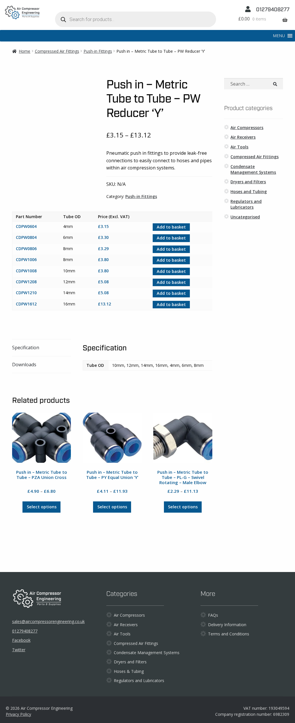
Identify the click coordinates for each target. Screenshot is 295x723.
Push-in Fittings (98, 51)
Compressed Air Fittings (57, 51)
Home (24, 51)
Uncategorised (245, 217)
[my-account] (248, 8)
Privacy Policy (18, 714)
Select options (41, 506)
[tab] (41, 347)
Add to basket (171, 227)
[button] (279, 35)
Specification (25, 347)
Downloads (24, 364)
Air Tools (239, 147)
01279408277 (24, 631)
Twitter (18, 649)
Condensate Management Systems (253, 169)
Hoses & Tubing (129, 671)
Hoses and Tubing (248, 191)
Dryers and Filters (248, 181)
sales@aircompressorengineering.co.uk (48, 621)
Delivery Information (227, 624)
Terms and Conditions (228, 634)
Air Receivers (243, 137)
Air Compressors (246, 127)
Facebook (21, 640)
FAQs (213, 615)
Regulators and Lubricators (246, 204)
